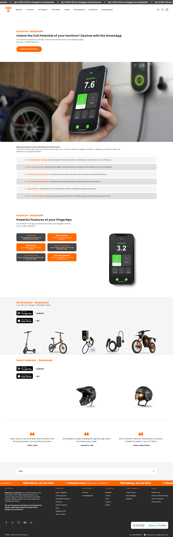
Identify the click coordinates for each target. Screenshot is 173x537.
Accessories (93, 9)
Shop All (19, 9)
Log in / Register (61, 493)
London (108, 496)
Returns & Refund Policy (160, 496)
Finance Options (61, 505)
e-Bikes (67, 9)
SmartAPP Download (63, 499)
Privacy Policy (156, 502)
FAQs (21, 471)
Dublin (107, 505)
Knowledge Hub (107, 9)
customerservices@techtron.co (157, 535)
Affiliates (129, 499)
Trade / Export (131, 493)
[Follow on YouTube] (24, 522)
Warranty (59, 502)
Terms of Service (157, 499)
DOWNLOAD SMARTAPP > (29, 49)
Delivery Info (156, 493)
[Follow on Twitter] (12, 522)
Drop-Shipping (131, 496)
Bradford (108, 493)
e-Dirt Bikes (55, 9)
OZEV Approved (61, 496)
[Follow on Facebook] (6, 522)
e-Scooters (30, 9)
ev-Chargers (42, 9)
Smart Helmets (79, 9)
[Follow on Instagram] (18, 522)
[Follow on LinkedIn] (31, 522)
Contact (85, 493)
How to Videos (60, 514)
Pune (107, 499)
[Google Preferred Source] (139, 525)
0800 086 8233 (137, 535)
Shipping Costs (61, 511)
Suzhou (108, 502)
